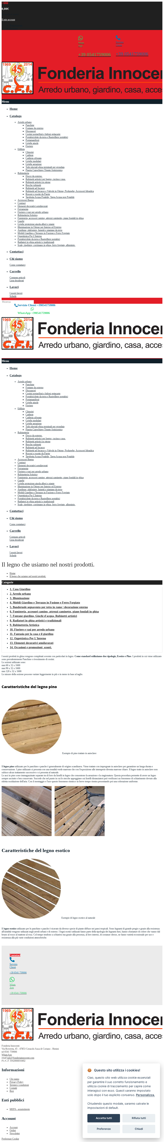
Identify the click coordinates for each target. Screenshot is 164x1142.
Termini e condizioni (19, 1085)
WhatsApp (7, 1054)
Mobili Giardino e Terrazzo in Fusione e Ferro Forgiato (44, 233)
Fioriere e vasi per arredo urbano (33, 212)
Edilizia (21, 149)
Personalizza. (145, 1095)
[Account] (159, 354)
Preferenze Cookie (10, 1138)
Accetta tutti (104, 1118)
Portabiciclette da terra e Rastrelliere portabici (47, 137)
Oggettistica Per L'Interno (30, 236)
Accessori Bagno (26, 200)
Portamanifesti (32, 140)
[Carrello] (161, 354)
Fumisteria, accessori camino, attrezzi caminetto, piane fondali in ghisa (51, 218)
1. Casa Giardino (20, 589)
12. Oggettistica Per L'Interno (28, 638)
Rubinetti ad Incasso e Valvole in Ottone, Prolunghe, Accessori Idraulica (60, 191)
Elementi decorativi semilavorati (33, 206)
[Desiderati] (154, 39)
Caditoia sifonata (33, 158)
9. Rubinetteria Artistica (24, 624)
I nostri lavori (16, 293)
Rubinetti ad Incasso (35, 188)
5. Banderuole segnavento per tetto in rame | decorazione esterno (49, 607)
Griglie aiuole (32, 143)
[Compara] (156, 39)
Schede (13, 296)
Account (14, 1127)
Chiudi (139, 1128)
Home (12, 573)
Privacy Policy (16, 1082)
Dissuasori (31, 131)
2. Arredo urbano (20, 593)
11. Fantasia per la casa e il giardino (31, 633)
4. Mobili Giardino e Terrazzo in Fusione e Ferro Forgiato (45, 602)
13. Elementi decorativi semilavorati (31, 642)
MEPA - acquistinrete (20, 1109)
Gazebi (21, 221)
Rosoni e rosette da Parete (38, 194)
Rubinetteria (23, 173)
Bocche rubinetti (33, 185)
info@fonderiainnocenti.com (20, 1057)
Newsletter (15, 1133)
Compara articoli (17, 277)
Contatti (13, 1088)
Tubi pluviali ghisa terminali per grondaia (45, 167)
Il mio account (8, 19)
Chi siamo (14, 1079)
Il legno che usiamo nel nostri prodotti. (28, 576)
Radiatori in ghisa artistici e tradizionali (36, 242)
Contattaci (15, 955)
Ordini (13, 1130)
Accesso (14, 28)
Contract (22, 203)
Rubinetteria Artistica (27, 215)
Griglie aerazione (34, 164)
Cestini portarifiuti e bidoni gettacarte (43, 134)
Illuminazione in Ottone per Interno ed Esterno (39, 227)
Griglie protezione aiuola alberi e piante (36, 224)
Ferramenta (23, 209)
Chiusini (30, 152)
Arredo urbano (25, 122)
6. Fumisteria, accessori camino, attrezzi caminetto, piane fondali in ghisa (54, 611)
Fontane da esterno (34, 128)
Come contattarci (17, 265)
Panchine (30, 125)
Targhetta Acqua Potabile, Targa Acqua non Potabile (50, 197)
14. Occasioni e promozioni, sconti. (31, 647)
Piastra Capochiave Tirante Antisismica (44, 170)
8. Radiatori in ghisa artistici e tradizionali (35, 620)
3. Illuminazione (19, 598)
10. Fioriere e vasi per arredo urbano (32, 629)
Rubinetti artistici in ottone (38, 182)
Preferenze (104, 1128)
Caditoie (29, 155)
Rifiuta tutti (139, 1118)
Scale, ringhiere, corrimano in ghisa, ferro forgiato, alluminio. (46, 245)
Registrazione (16, 25)
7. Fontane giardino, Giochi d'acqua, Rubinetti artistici (43, 615)
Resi (12, 1091)
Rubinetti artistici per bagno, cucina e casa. (46, 179)
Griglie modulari (33, 161)
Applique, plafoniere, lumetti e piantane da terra (40, 230)
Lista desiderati (17, 280)
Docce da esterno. (34, 176)
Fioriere (29, 146)
